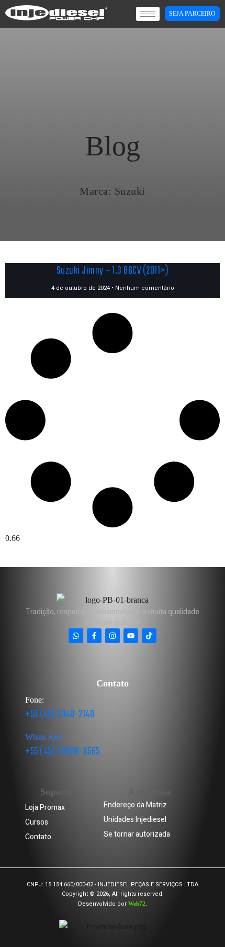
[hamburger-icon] (148, 14)
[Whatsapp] (76, 635)
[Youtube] (130, 635)
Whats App (43, 736)
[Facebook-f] (94, 635)
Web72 (136, 903)
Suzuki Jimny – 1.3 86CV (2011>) (113, 270)
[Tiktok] (149, 635)
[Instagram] (112, 635)
